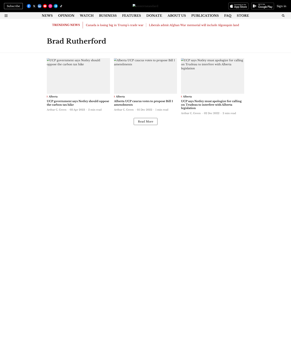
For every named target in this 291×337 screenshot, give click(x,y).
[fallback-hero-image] (78, 76)
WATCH (87, 15)
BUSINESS (108, 15)
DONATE (154, 15)
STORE (243, 15)
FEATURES (131, 15)
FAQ (227, 15)
